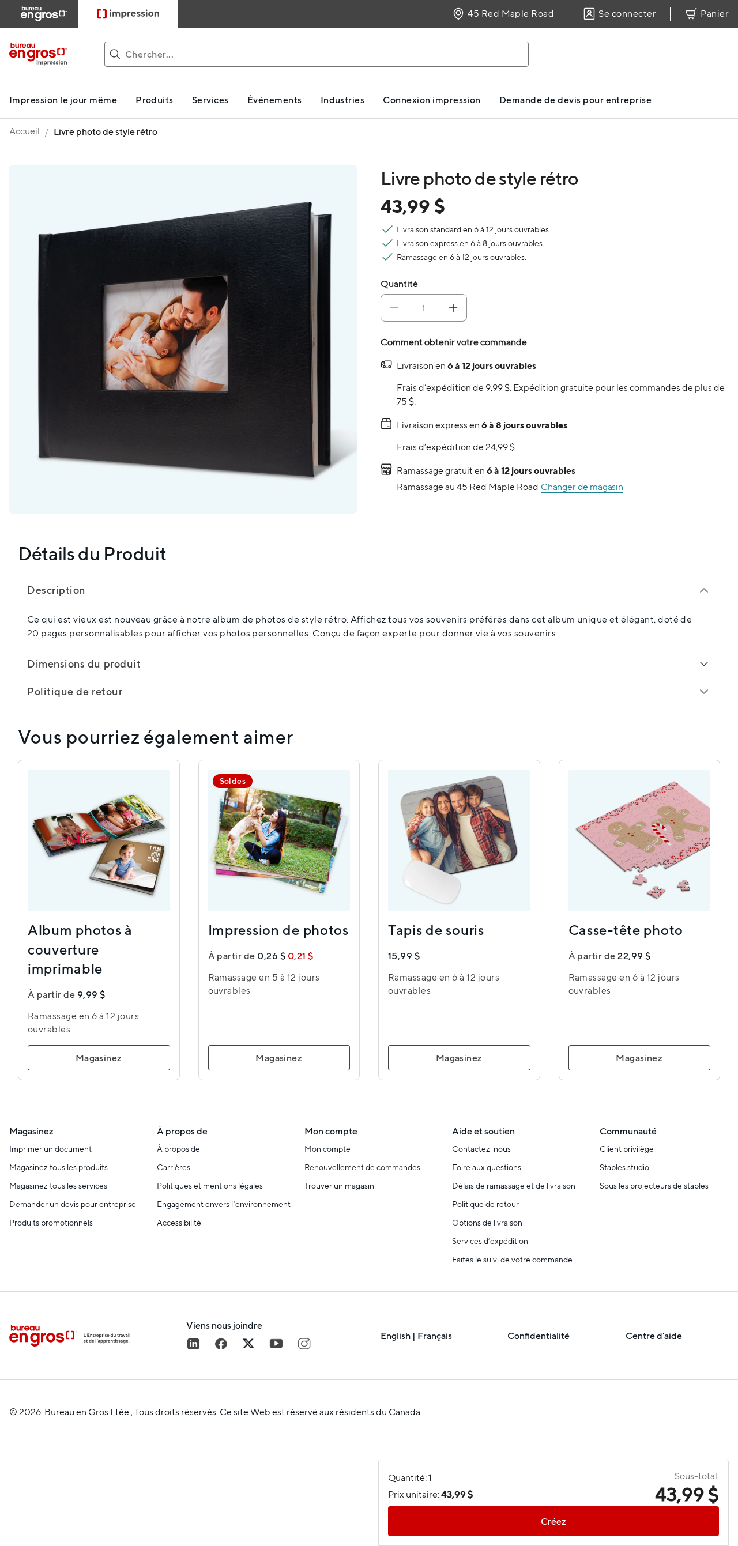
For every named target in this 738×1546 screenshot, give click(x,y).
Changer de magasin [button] (582, 486)
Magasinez (99, 1058)
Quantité (399, 283)
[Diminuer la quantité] (394, 307)
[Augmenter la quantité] (453, 307)
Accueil (24, 131)
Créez (553, 1521)
